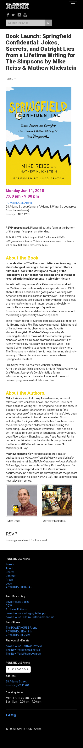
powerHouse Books (17, 601)
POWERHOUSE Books (19, 587)
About (9, 568)
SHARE (10, 79)
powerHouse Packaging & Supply (26, 613)
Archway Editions (16, 609)
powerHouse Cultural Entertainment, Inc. (30, 617)
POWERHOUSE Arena (19, 202)
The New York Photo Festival (23, 649)
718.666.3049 (19, 669)
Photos (10, 572)
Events (10, 564)
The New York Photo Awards (23, 653)
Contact (10, 575)
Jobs (9, 583)
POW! (9, 605)
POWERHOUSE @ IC (18, 635)
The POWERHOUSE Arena (21, 627)
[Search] (48, 23)
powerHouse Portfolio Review (24, 646)
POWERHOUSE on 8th (19, 631)
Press (9, 579)
